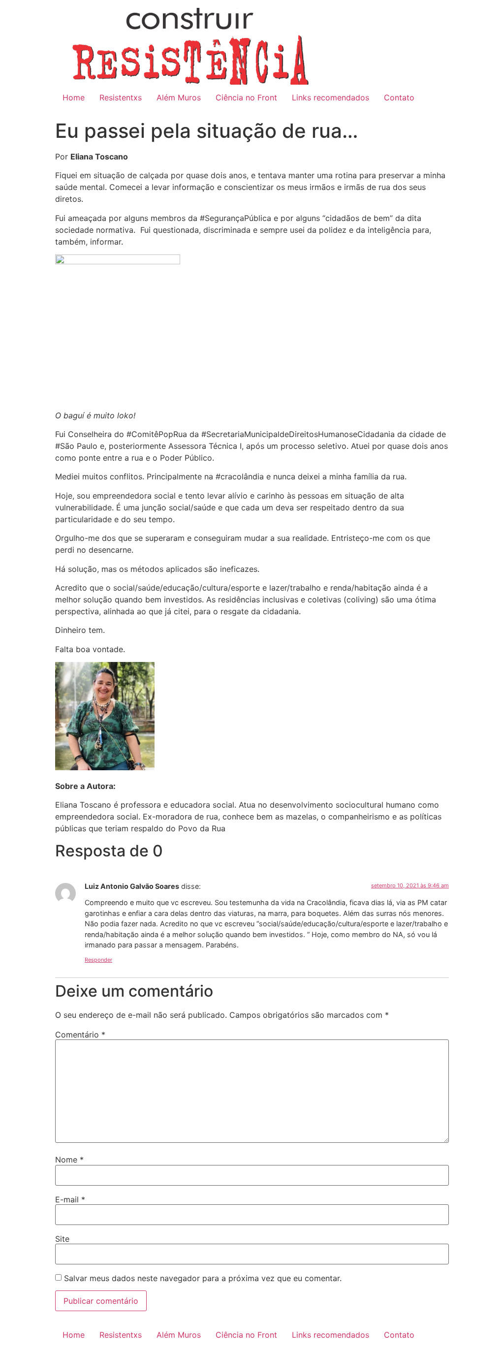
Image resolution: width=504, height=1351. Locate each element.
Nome (69, 1159)
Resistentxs (120, 97)
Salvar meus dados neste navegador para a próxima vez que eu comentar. (203, 1278)
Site (62, 1239)
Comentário (80, 1034)
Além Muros (179, 97)
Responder (98, 959)
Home (74, 97)
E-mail (70, 1199)
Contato (399, 97)
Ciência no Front (246, 97)
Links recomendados (330, 97)
